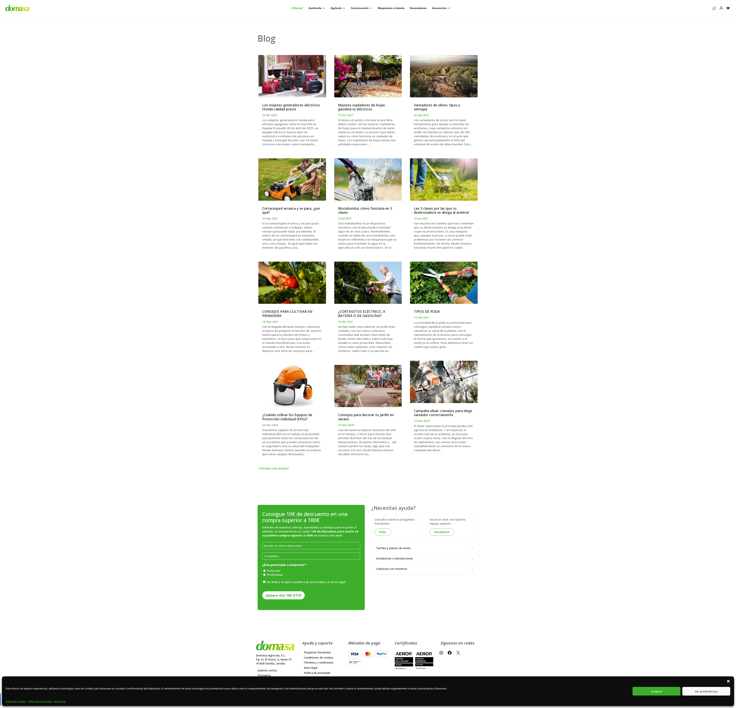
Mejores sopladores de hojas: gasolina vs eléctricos (361, 107)
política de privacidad (309, 582)
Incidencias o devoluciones (425, 558)
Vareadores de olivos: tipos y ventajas (437, 107)
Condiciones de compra (318, 657)
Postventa (264, 675)
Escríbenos (442, 532)
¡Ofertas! (297, 8)
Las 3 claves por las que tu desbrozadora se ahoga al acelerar (441, 210)
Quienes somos (267, 670)
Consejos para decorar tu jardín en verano (366, 416)
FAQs (382, 532)
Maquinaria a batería (391, 8)
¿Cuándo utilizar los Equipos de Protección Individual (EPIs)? (287, 416)
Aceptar (656, 691)
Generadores (418, 8)
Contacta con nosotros (425, 569)
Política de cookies (16, 701)
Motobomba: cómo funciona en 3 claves (365, 210)
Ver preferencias (706, 691)
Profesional (275, 575)
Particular (273, 570)
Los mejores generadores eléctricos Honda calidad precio (291, 107)
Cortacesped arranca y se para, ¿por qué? (291, 210)
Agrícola (336, 8)
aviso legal (338, 582)
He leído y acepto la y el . (306, 582)
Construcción (360, 8)
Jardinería (314, 8)
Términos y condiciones (318, 662)
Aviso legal (60, 701)
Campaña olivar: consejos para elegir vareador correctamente (443, 412)
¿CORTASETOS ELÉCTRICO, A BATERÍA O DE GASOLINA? (361, 313)
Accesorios (439, 8)
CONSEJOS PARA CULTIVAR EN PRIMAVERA (287, 313)
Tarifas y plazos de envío (425, 548)
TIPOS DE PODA (427, 311)
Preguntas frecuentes (317, 652)
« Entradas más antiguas (273, 468)
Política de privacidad (40, 701)
